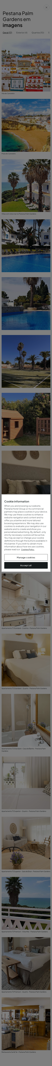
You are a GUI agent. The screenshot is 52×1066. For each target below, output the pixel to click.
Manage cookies (26, 557)
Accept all (26, 565)
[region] (26, 533)
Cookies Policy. (28, 549)
